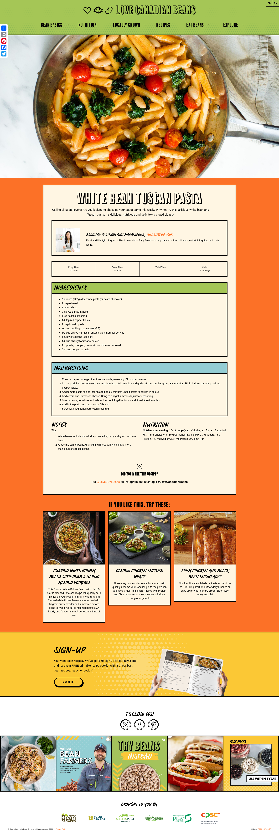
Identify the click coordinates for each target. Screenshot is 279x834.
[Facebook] (4, 47)
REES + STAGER (264, 829)
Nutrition (87, 25)
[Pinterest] (4, 41)
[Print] (4, 34)
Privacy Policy (61, 829)
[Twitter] (4, 54)
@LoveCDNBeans (108, 482)
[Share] (4, 28)
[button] (51, 24)
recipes (163, 25)
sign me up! (68, 682)
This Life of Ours (159, 235)
